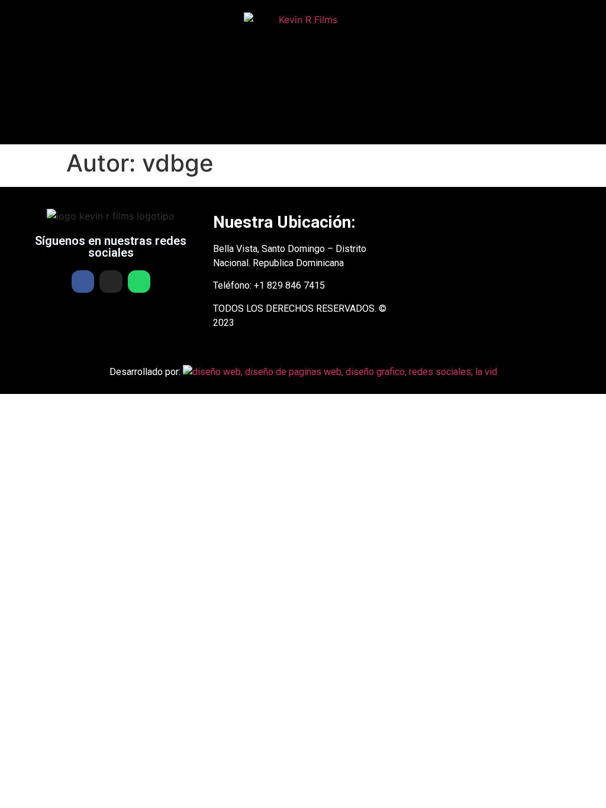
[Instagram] (110, 281)
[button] (303, 127)
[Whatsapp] (139, 281)
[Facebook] (83, 281)
